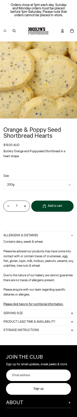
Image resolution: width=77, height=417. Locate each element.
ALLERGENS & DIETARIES (20, 235)
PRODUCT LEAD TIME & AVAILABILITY (29, 322)
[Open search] (14, 30)
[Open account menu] (62, 30)
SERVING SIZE (13, 313)
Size (6, 176)
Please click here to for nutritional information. (33, 304)
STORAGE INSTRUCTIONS (21, 330)
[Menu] (5, 31)
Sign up (39, 389)
